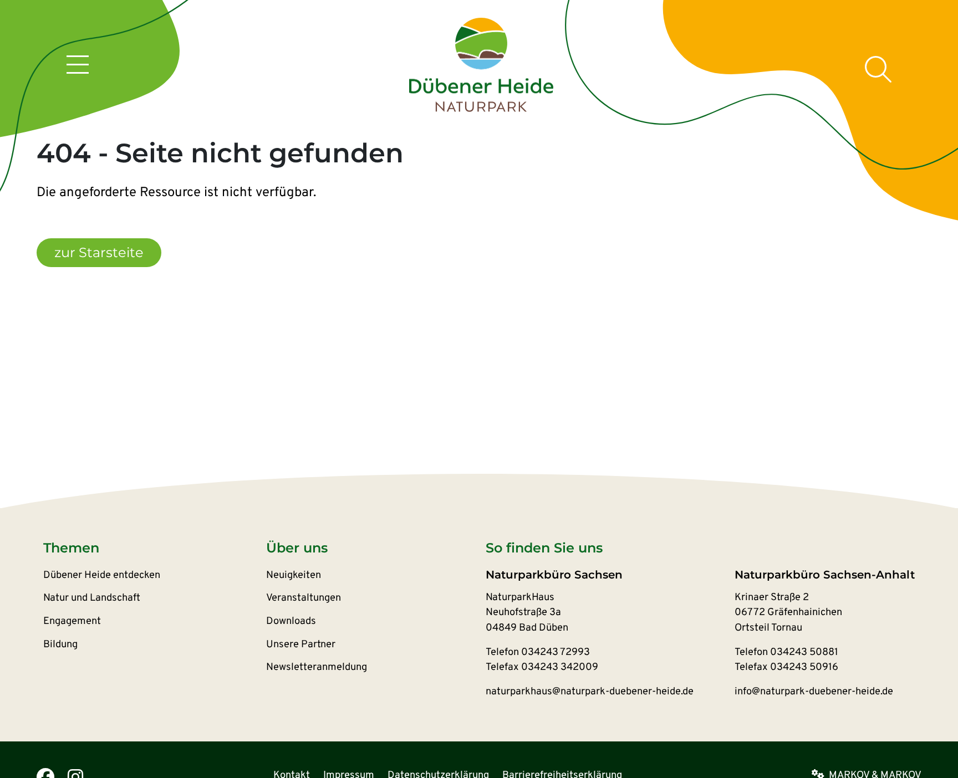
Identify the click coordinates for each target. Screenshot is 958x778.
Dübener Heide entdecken (101, 575)
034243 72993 (555, 652)
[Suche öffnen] (878, 69)
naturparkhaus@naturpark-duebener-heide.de (590, 691)
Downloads (291, 621)
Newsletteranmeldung (316, 667)
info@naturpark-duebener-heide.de (814, 691)
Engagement (72, 621)
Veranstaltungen (303, 598)
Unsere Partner (300, 644)
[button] (154, 548)
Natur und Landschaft (91, 598)
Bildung (60, 644)
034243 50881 (804, 652)
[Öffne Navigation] (78, 66)
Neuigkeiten (293, 575)
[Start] (481, 65)
